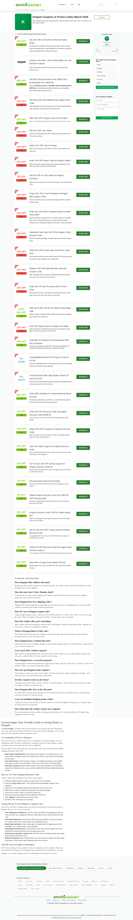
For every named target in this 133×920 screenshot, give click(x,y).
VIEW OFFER (83, 62)
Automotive (39, 881)
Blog (79, 4)
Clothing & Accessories (73, 881)
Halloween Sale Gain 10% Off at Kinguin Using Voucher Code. (49, 233)
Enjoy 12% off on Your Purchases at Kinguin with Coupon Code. (48, 195)
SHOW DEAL (83, 41)
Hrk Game (99, 79)
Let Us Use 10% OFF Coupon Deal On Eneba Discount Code (49, 531)
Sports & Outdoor (22, 888)
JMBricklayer (70, 868)
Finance (20, 885)
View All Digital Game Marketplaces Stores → (31, 868)
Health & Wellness (61, 885)
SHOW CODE (83, 101)
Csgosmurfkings (101, 75)
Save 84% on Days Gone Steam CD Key (47, 562)
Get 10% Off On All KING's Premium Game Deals (48, 41)
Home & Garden (74, 885)
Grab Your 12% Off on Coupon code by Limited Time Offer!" (49, 213)
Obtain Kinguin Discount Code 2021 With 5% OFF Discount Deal (49, 496)
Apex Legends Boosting (55, 868)
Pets (96, 885)
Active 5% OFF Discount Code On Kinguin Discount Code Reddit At (47, 413)
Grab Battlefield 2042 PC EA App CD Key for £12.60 (49, 359)
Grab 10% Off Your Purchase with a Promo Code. (48, 288)
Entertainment (104, 881)
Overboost (99, 68)
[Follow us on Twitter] (116, 908)
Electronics (95, 881)
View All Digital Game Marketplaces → (107, 87)
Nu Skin (110, 868)
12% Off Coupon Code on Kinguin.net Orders (49, 326)
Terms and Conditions (69, 900)
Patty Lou (101, 868)
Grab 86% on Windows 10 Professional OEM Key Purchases (49, 341)
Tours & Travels (35, 888)
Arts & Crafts (29, 881)
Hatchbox (99, 72)
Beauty (47, 881)
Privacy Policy (82, 900)
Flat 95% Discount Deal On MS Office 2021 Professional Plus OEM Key (48, 81)
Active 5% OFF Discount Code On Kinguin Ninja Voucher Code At (50, 548)
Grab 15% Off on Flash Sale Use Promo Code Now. (49, 252)
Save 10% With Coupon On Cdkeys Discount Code (49, 448)
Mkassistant (91, 868)
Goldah (99, 83)
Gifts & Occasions (48, 885)
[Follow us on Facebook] (116, 904)
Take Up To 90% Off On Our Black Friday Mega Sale (50, 309)
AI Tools (20, 881)
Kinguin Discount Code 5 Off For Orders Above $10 (49, 514)
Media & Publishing (86, 885)
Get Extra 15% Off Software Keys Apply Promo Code (49, 101)
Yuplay (98, 64)
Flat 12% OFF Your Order (40, 130)
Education (85, 881)
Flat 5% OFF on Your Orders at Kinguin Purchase (46, 177)
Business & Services (58, 881)
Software (111, 885)
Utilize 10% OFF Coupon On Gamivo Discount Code (49, 430)
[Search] (116, 4)
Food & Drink (29, 885)
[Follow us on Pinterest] (116, 911)
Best (72, 4)
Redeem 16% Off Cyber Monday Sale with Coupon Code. (47, 270)
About (48, 900)
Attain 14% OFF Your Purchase (43, 145)
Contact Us (55, 900)
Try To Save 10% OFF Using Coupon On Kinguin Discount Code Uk (47, 465)
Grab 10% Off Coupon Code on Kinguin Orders (49, 160)
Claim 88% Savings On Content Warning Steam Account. (50, 395)
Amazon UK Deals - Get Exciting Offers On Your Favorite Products (50, 62)
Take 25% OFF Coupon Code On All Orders (48, 118)
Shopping (103, 885)
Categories (62, 4)
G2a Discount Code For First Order (44, 481)
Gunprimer (81, 868)
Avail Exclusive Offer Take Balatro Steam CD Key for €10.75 (49, 377)
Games (38, 885)
